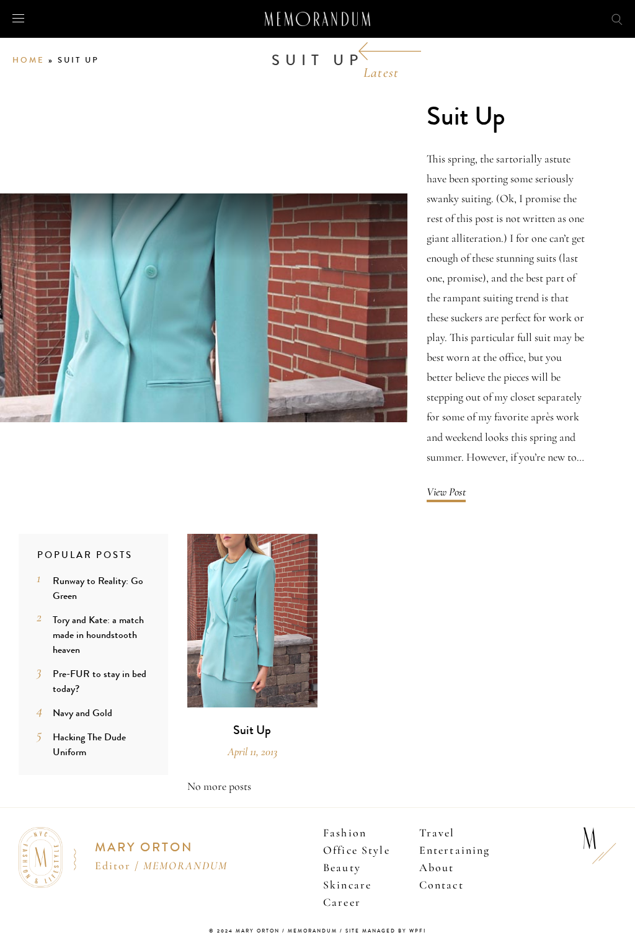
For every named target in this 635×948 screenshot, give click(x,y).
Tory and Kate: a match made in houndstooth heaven (98, 635)
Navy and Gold (82, 713)
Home (28, 60)
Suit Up (466, 117)
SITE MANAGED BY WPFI (385, 931)
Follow (560, 18)
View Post (446, 491)
